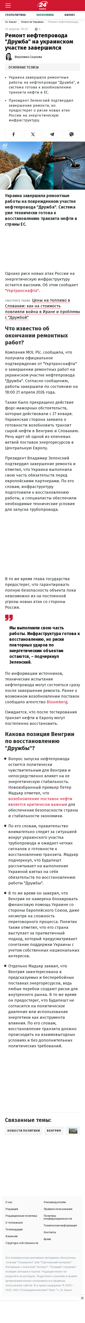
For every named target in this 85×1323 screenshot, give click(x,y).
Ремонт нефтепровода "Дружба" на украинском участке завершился (64, 21)
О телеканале (14, 1222)
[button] (13, 134)
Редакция (11, 1209)
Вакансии (11, 1236)
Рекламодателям (55, 1202)
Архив (47, 1239)
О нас (8, 1202)
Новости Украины (32, 21)
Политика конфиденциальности (58, 1217)
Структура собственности (21, 1243)
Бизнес (70, 14)
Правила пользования (58, 1209)
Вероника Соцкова (28, 57)
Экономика (45, 14)
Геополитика (15, 14)
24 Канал (11, 21)
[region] (42, 1312)
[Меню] (8, 5)
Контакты (50, 1232)
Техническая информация (60, 1225)
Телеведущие (14, 1229)
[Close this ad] (82, 1298)
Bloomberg (56, 701)
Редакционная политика (21, 1215)
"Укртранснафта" (22, 290)
